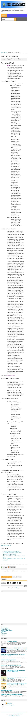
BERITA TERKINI (4, 628)
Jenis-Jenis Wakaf (10, 375)
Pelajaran (4, 15)
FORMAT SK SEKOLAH (12, 641)
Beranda (15, 570)
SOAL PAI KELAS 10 (6, 545)
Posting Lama (23, 570)
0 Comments (12, 567)
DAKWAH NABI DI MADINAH (9, 554)
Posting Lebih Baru (5, 570)
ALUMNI (2, 627)
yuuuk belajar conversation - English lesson (12, 552)
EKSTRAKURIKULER (5, 629)
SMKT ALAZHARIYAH (17, 714)
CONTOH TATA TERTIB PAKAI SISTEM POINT (11, 665)
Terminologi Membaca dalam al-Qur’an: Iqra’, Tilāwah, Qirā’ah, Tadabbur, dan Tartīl (17, 684)
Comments (5, 567)
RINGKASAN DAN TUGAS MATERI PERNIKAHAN (11, 694)
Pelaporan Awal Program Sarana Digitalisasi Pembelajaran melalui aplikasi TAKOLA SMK (17, 648)
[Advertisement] (14, 36)
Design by (11, 715)
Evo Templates (16, 715)
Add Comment (14, 59)
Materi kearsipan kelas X (6, 690)
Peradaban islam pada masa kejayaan (11, 551)
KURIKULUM (3, 631)
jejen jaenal (9, 703)
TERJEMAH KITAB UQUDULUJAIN (8, 660)
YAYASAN (3, 635)
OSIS (2, 632)
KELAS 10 (21, 59)
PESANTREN (4, 633)
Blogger (17, 587)
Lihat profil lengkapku (10, 705)
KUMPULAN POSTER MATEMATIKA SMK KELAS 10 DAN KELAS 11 (16, 671)
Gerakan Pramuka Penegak (6, 630)
